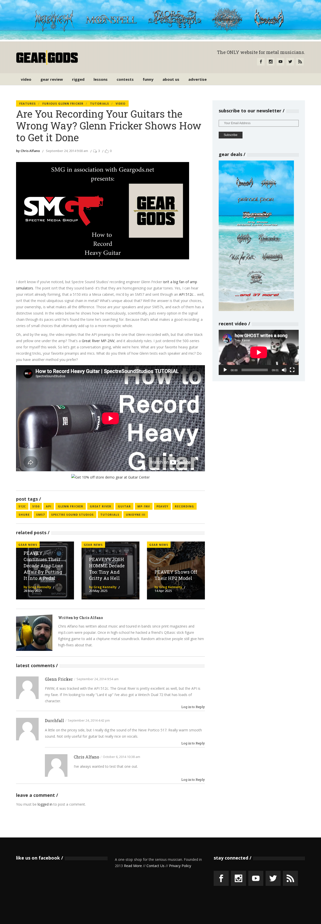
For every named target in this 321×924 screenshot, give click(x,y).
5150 (35, 506)
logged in (45, 804)
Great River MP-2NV (98, 340)
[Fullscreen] (292, 369)
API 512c (186, 294)
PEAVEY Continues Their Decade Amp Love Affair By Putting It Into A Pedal (43, 565)
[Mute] (284, 369)
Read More (133, 865)
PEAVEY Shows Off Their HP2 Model (175, 575)
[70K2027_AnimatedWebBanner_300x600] (256, 309)
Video (120, 103)
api (48, 506)
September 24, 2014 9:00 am (67, 150)
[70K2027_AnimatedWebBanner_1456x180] (160, 38)
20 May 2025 (98, 590)
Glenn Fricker (59, 679)
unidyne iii (135, 514)
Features (27, 103)
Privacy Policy (180, 865)
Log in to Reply (193, 707)
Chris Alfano (91, 617)
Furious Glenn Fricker (63, 103)
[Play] (225, 369)
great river (100, 506)
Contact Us (155, 865)
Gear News (93, 545)
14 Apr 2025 (163, 590)
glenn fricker (70, 506)
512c (22, 506)
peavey (162, 506)
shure (24, 514)
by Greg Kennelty (37, 587)
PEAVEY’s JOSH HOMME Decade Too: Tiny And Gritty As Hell (107, 568)
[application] (259, 352)
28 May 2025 (33, 590)
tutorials (109, 514)
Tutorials (99, 103)
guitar (124, 506)
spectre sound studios (72, 514)
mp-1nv (143, 506)
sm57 (40, 514)
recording (184, 506)
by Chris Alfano (28, 150)
